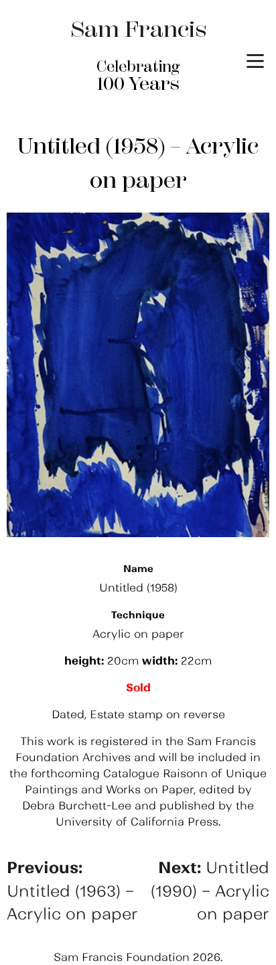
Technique (138, 615)
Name (138, 569)
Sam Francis (138, 29)
